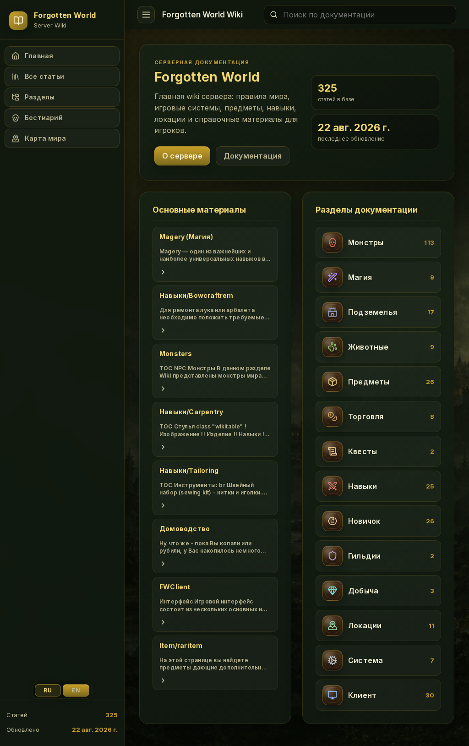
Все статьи (44, 76)
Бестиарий (44, 117)
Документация (253, 155)
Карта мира (45, 138)
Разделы (40, 97)
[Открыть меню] (146, 14)
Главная (39, 56)
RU (48, 690)
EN (76, 690)
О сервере (182, 155)
